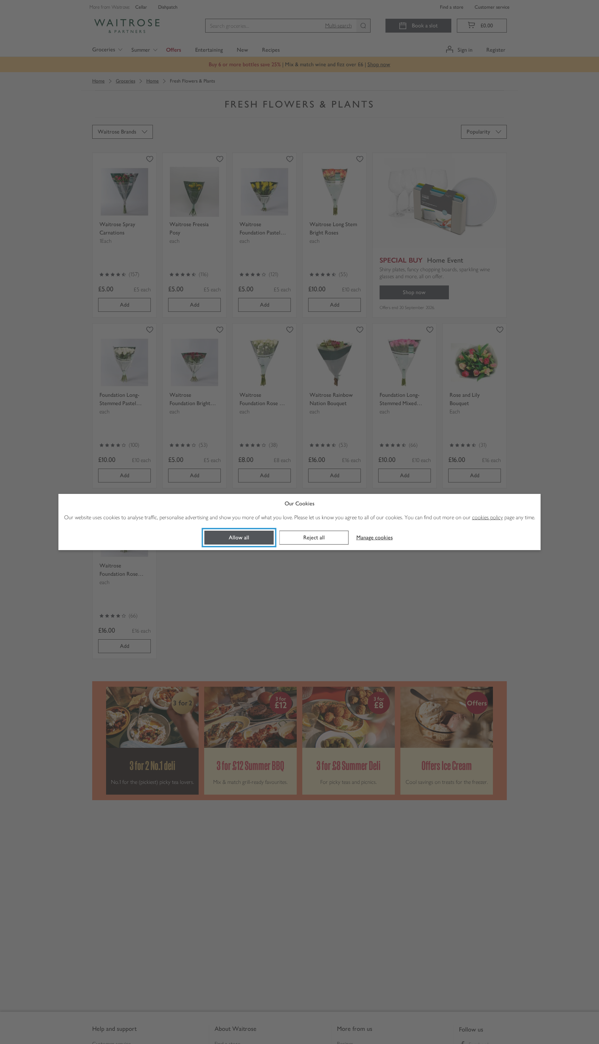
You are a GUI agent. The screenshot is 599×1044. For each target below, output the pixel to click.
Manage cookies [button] (374, 537)
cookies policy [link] (487, 517)
